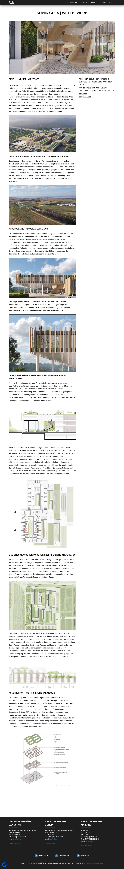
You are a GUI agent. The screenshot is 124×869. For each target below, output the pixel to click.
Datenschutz (98, 863)
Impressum (88, 863)
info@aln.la (17, 839)
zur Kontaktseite (14, 843)
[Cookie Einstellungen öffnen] (4, 866)
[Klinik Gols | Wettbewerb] (62, 74)
